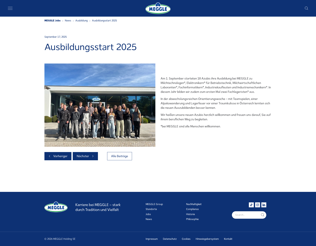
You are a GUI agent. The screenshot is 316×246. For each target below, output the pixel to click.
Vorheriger (60, 156)
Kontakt (228, 238)
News (149, 219)
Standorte (151, 209)
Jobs (148, 214)
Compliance (192, 209)
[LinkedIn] (263, 204)
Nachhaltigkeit (194, 204)
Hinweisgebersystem (207, 238)
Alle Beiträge (119, 156)
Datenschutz (170, 238)
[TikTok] (251, 204)
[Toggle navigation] (10, 8)
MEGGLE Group (154, 204)
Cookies (186, 238)
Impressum (152, 238)
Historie (190, 214)
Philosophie (192, 219)
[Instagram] (257, 204)
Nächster (83, 156)
